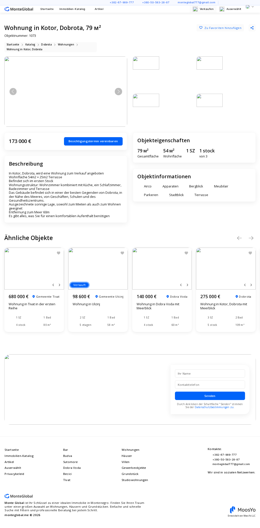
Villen (125, 462)
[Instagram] (229, 2)
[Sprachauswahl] (249, 7)
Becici (67, 474)
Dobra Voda (72, 468)
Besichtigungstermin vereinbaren (93, 141)
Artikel (99, 8)
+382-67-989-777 (122, 2)
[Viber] (247, 2)
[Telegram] (253, 2)
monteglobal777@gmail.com (196, 2)
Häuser (127, 456)
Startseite (47, 8)
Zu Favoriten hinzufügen (222, 28)
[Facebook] (235, 2)
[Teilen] (252, 27)
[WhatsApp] (241, 2)
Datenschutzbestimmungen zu (214, 407)
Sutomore (70, 462)
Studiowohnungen (135, 480)
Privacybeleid (14, 474)
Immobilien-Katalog (72, 8)
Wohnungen (130, 450)
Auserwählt (233, 8)
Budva (67, 456)
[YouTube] (223, 2)
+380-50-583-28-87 (155, 2)
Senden (209, 396)
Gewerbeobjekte (134, 468)
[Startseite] (19, 9)
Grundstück (130, 474)
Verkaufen (207, 8)
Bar (65, 450)
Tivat (66, 480)
